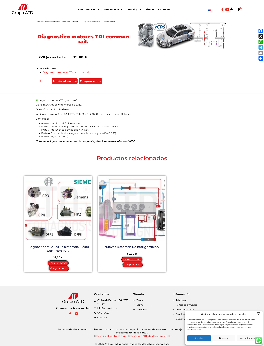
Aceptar (199, 338)
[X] (260, 36)
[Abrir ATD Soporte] (122, 9)
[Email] (260, 53)
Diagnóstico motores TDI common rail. (66, 72)
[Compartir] (260, 58)
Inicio (39, 22)
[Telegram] (260, 47)
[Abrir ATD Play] (140, 9)
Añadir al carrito (65, 81)
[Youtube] (227, 9)
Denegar (223, 338)
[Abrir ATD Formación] (99, 9)
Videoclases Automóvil (52, 22)
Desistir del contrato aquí (111, 336)
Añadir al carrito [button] (58, 263)
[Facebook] (260, 31)
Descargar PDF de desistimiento (149, 336)
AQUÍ (200, 330)
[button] (258, 314)
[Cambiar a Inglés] (209, 10)
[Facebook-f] (222, 9)
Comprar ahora (90, 81)
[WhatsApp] (260, 42)
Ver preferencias (248, 338)
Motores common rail (72, 22)
